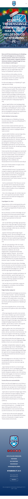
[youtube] (17, 451)
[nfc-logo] (14, 1)
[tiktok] (11, 451)
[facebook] (8, 451)
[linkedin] (19, 451)
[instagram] (14, 451)
